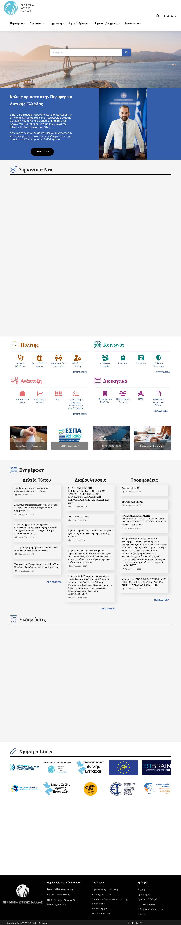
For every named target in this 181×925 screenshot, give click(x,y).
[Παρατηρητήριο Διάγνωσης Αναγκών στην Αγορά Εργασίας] (76, 294)
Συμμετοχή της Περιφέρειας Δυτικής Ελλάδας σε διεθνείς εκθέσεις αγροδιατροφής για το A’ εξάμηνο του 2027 (36, 408)
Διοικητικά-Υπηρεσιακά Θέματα (158, 302)
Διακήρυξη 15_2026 (131, 388)
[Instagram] (175, 15)
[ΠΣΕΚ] (141, 294)
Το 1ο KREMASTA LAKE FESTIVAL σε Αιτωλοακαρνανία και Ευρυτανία (152, 576)
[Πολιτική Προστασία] (158, 258)
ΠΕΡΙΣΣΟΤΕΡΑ (54, 482)
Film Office (141, 263)
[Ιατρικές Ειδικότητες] (21, 258)
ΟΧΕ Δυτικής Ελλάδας (78, 417)
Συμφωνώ (49, 669)
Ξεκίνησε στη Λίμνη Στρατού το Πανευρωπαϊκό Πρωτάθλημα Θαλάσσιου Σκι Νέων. (110, 576)
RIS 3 (58, 300)
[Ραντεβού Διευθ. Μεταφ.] (40, 258)
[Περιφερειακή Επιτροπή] (123, 294)
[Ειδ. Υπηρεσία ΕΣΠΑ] (22, 294)
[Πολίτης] (14, 245)
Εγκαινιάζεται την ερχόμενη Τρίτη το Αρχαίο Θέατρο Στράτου (67, 576)
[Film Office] (141, 258)
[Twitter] (168, 15)
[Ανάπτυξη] (14, 280)
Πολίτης (29, 245)
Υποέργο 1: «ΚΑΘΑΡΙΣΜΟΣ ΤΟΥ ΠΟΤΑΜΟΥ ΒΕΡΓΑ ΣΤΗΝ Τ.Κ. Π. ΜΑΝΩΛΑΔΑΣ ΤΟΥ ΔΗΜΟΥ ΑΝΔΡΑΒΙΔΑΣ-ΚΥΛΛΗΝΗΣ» (144, 482)
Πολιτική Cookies (49, 662)
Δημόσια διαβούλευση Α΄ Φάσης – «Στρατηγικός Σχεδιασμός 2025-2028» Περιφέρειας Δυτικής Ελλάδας (90, 434)
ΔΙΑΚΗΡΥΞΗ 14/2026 (132, 402)
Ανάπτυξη (31, 281)
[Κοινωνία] (97, 244)
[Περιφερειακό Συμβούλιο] (105, 294)
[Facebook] (165, 15)
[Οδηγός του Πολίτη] (77, 258)
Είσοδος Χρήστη (100, 718)
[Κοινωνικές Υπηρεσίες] (105, 258)
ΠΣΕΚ (140, 299)
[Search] (126, 52)
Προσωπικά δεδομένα (149, 709)
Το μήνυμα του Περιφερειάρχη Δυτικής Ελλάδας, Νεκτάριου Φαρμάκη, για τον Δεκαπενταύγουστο (86, 214)
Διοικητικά (115, 281)
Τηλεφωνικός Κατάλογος (105, 699)
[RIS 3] (58, 294)
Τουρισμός (123, 263)
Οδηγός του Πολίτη (101, 704)
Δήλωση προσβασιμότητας (151, 719)
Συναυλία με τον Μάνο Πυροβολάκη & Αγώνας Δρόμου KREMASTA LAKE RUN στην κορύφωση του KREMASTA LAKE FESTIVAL (28, 572)
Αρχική (141, 699)
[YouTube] (172, 15)
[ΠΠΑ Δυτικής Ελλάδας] (40, 294)
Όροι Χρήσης (144, 704)
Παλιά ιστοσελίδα (101, 723)
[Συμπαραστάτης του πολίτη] (58, 258)
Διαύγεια (142, 724)
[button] (157, 15)
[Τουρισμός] (123, 258)
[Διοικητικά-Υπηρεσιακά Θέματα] (158, 294)
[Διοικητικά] (97, 280)
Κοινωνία (113, 245)
